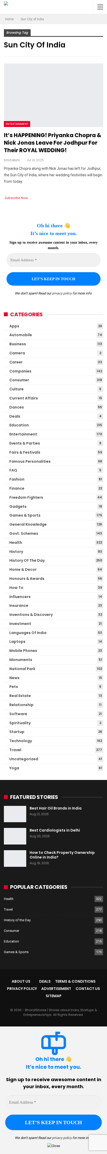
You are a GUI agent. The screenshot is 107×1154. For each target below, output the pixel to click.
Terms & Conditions (75, 981)
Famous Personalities (30, 461)
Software (18, 713)
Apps (14, 326)
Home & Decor (23, 569)
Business (17, 344)
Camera (17, 353)
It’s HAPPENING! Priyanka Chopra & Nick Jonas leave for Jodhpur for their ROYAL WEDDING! (52, 142)
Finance (16, 488)
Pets (13, 686)
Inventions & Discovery (31, 614)
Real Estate (20, 695)
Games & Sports (25, 515)
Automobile (20, 334)
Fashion (16, 479)
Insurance (18, 605)
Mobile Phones (23, 650)
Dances (16, 407)
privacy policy (62, 293)
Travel (15, 749)
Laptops (17, 641)
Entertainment (17, 124)
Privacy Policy (22, 988)
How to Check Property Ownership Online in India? (62, 855)
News (14, 677)
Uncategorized (23, 759)
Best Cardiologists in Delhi (55, 830)
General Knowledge (28, 524)
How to (16, 587)
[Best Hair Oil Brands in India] (15, 814)
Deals (14, 416)
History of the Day (27, 560)
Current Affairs (23, 398)
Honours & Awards (26, 578)
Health (15, 542)
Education (19, 425)
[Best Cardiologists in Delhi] (15, 836)
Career (16, 362)
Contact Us (88, 988)
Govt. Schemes (23, 533)
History (16, 551)
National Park (22, 668)
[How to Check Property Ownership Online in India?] (15, 858)
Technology (20, 740)
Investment (20, 623)
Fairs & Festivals (24, 452)
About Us (21, 981)
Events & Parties (24, 443)
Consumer (19, 380)
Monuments (20, 659)
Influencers (20, 596)
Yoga (14, 768)
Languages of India (27, 632)
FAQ (13, 470)
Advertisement (56, 988)
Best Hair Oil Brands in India (56, 808)
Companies (20, 371)
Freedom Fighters (26, 497)
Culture (16, 389)
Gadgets (17, 506)
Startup (16, 731)
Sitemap (54, 995)
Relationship (21, 704)
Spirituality (20, 723)
